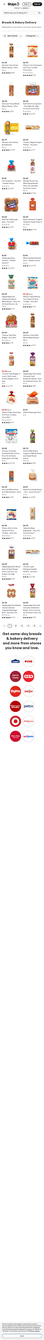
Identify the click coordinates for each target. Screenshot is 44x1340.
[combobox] (19, 12)
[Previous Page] (4, 626)
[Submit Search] (39, 13)
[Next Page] (40, 626)
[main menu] (4, 4)
